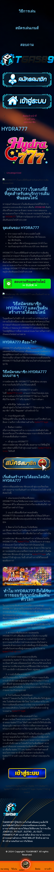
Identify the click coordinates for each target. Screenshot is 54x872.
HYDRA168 (40, 207)
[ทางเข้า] (48, 866)
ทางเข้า (48, 869)
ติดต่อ (37, 869)
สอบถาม (27, 45)
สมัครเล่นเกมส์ (27, 28)
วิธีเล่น (14, 869)
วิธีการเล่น (27, 11)
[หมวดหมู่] (4, 866)
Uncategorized (14, 172)
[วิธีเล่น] (14, 866)
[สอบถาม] (27, 38)
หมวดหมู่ (5, 869)
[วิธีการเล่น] (27, 4)
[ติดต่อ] (37, 866)
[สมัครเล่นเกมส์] (27, 21)
